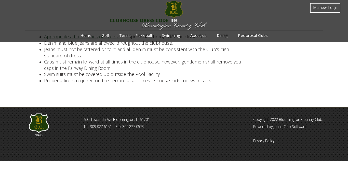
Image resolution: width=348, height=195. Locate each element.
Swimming (171, 35)
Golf (105, 35)
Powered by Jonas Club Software (279, 126)
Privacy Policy (263, 140)
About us (198, 35)
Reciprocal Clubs (253, 35)
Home (85, 35)
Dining (222, 35)
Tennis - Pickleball (135, 35)
